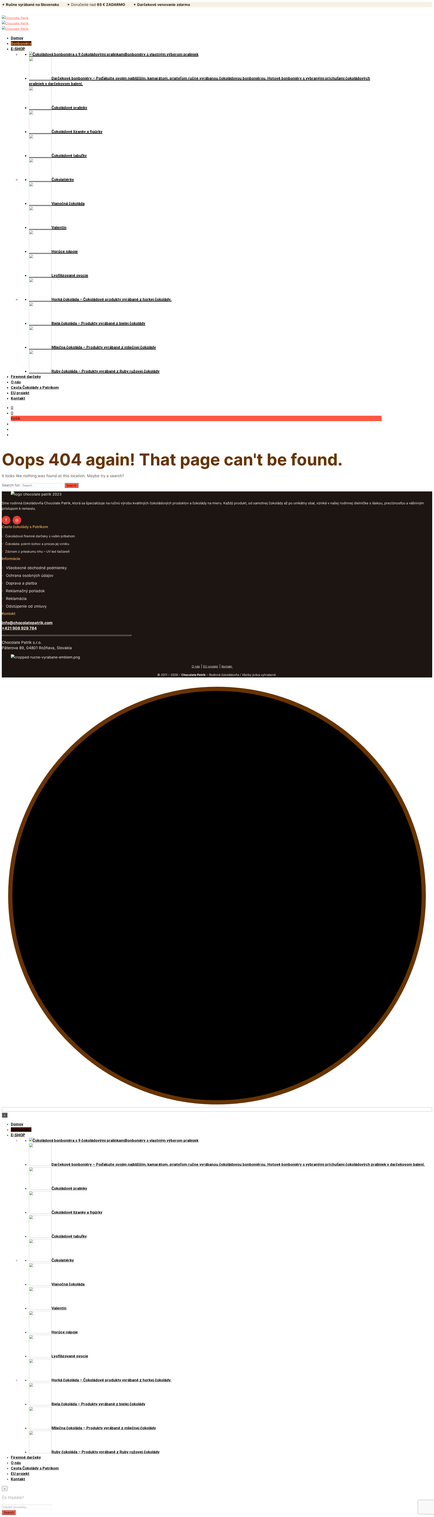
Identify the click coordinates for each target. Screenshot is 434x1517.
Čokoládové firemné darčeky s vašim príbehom (40, 536)
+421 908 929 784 (19, 628)
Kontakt (227, 666)
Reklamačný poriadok (25, 591)
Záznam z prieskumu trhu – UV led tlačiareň (37, 551)
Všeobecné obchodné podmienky (36, 568)
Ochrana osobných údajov (29, 575)
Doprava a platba (21, 583)
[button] (12, 407)
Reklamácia (16, 598)
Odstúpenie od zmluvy (26, 606)
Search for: (11, 485)
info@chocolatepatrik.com (27, 622)
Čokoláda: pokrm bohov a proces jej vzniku (37, 544)
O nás (196, 666)
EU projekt (210, 666)
